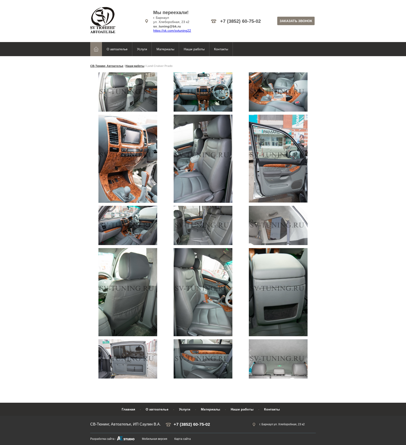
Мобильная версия (154, 439)
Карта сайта (182, 439)
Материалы (165, 49)
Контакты (221, 49)
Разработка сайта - (103, 439)
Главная (128, 409)
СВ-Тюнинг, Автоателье (106, 66)
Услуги (142, 49)
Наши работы (194, 49)
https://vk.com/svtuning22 (172, 30)
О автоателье (117, 49)
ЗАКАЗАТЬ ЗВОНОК (296, 21)
